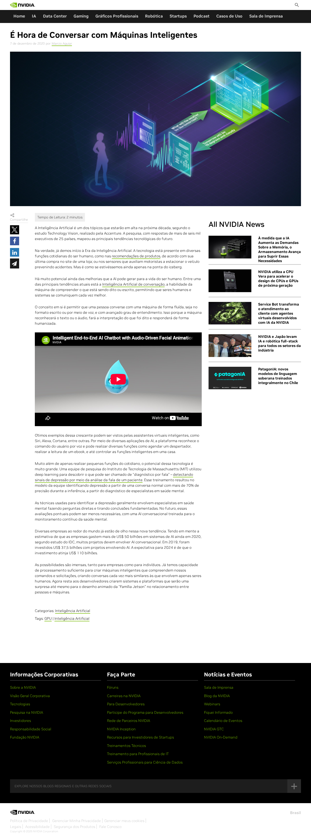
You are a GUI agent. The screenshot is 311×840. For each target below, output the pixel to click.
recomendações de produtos (136, 256)
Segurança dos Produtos (74, 826)
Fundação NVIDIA (24, 737)
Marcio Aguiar (62, 43)
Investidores (20, 720)
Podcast (201, 16)
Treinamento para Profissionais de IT (138, 753)
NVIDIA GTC (214, 729)
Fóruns (112, 687)
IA (34, 16)
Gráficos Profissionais (116, 16)
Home (19, 16)
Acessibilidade (37, 826)
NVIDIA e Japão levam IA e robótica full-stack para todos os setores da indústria (279, 343)
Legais (15, 826)
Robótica (154, 16)
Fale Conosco (110, 826)
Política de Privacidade (29, 820)
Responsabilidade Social (30, 729)
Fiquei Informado (218, 712)
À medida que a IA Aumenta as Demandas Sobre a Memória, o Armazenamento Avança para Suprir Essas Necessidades (279, 249)
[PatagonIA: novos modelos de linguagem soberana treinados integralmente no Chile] (230, 378)
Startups (178, 16)
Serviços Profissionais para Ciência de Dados (145, 762)
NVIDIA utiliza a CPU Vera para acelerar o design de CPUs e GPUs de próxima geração (278, 278)
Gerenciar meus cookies (124, 820)
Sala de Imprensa (266, 16)
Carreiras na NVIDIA (123, 695)
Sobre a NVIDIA (23, 687)
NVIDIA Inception (121, 729)
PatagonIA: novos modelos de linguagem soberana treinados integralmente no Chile (278, 376)
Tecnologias (20, 704)
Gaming (81, 16)
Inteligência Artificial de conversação (133, 284)
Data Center (55, 16)
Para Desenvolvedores (126, 704)
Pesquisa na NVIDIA (26, 712)
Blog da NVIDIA (217, 695)
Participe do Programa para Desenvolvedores (145, 712)
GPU (48, 618)
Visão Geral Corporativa (30, 695)
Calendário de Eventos (223, 720)
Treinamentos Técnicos (126, 745)
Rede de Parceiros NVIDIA (128, 720)
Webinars (212, 704)
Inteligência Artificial (72, 610)
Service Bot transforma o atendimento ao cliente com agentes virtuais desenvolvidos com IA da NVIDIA (278, 313)
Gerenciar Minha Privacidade (76, 820)
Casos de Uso (229, 16)
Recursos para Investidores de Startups (140, 737)
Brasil (295, 812)
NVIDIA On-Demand (220, 737)
